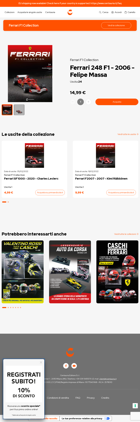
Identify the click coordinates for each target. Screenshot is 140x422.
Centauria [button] (50, 12)
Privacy (91, 397)
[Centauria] (70, 12)
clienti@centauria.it (107, 379)
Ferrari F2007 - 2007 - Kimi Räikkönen (101, 178)
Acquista (117, 101)
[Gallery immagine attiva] (30, 73)
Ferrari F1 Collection (24, 25)
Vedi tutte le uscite (127, 134)
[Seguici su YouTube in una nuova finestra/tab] (74, 366)
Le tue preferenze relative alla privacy (82, 418)
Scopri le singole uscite (22, 298)
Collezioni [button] (9, 12)
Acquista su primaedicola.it (50, 192)
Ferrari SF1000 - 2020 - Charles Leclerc (31, 178)
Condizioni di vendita (58, 397)
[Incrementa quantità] (88, 102)
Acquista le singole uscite (30, 12)
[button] (104, 12)
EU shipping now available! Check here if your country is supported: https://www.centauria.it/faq (70, 3)
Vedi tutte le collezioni (125, 234)
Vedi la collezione (116, 25)
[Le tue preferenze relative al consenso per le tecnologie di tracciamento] (135, 405)
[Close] (41, 362)
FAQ (77, 397)
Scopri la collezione (22, 291)
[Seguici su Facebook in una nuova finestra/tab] (66, 366)
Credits (105, 397)
